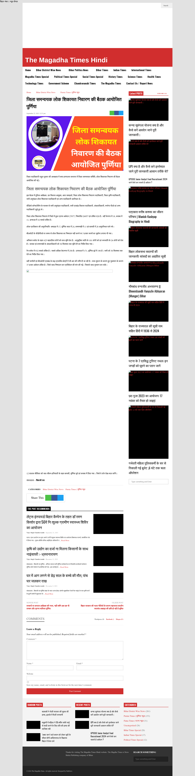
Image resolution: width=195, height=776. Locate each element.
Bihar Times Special (132, 730)
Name (30, 663)
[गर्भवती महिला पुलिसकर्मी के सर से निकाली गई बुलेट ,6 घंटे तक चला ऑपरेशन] (148, 432)
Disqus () (119, 619)
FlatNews (69, 771)
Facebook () (110, 619)
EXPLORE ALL (162, 93)
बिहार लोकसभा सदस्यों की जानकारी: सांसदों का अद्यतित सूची (147, 254)
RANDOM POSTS (35, 705)
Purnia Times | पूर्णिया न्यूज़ (75, 489)
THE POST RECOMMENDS (39, 508)
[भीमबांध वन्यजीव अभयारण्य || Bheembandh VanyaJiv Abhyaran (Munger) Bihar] (148, 271)
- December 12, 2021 (51, 559)
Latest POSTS (136, 93)
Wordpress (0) (99, 619)
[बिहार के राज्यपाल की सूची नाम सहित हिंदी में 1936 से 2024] (148, 311)
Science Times (135, 76)
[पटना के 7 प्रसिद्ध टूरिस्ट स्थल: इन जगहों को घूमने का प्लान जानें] (148, 346)
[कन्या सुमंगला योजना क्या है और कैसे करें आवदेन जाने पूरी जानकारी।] (148, 109)
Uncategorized (130, 725)
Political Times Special (65, 76)
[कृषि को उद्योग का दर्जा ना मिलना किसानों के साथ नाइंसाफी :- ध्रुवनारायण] (108, 556)
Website (30, 673)
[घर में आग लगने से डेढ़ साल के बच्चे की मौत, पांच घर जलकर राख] (108, 583)
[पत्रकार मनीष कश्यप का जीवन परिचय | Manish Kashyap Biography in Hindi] (148, 197)
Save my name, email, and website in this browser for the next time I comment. (59, 684)
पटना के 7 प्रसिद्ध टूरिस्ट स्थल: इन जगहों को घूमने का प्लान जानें (148, 363)
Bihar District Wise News (49, 70)
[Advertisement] (97, 28)
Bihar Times (102, 70)
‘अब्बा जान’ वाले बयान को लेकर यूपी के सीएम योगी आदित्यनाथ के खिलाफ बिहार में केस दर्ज (56, 738)
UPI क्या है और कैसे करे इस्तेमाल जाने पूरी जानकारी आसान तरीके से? (148, 168)
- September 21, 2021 (51, 533)
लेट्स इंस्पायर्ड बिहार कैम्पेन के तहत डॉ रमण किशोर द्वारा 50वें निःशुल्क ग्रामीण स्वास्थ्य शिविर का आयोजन (57, 522)
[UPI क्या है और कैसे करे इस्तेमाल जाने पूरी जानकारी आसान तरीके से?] (148, 151)
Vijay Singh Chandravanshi (35, 533)
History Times (115, 76)
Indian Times (119, 70)
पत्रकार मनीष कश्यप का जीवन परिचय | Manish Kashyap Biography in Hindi (146, 216)
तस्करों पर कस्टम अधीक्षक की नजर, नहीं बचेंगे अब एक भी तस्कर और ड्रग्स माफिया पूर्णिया (48, 607)
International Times (141, 70)
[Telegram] (145, 5)
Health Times (154, 76)
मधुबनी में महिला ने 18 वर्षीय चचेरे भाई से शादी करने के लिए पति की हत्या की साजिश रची (56, 725)
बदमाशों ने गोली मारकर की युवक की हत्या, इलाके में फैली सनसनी (55, 713)
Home (28, 70)
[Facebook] (136, 5)
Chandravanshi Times (85, 83)
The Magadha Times (111, 83)
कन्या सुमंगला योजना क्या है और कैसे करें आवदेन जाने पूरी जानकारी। (146, 130)
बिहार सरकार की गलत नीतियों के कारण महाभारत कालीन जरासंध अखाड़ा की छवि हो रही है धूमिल (102, 607)
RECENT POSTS (83, 705)
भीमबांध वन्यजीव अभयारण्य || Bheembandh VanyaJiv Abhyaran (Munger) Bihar (147, 291)
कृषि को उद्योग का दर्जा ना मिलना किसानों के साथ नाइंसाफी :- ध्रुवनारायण (57, 551)
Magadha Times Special (37, 76)
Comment (31, 639)
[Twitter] (141, 5)
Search (166, 5)
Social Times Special (93, 76)
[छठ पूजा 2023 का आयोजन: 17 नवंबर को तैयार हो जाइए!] (148, 381)
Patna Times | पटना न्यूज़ (133, 720)
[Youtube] (158, 5)
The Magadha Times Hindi (66, 60)
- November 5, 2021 (51, 586)
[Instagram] (153, 5)
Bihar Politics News (79, 70)
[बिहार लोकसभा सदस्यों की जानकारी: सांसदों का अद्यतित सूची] (148, 236)
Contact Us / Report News (139, 83)
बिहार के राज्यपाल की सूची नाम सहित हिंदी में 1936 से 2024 (145, 328)
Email (79, 663)
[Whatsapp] (112, 113)
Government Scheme (59, 83)
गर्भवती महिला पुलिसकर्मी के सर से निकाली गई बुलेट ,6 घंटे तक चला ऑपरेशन (147, 468)
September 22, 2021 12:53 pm (36, 113)
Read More (65, 540)
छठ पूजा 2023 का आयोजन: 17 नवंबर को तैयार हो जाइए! (145, 398)
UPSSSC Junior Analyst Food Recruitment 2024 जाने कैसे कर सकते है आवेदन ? (148, 181)
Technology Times (34, 83)
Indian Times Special (132, 735)
